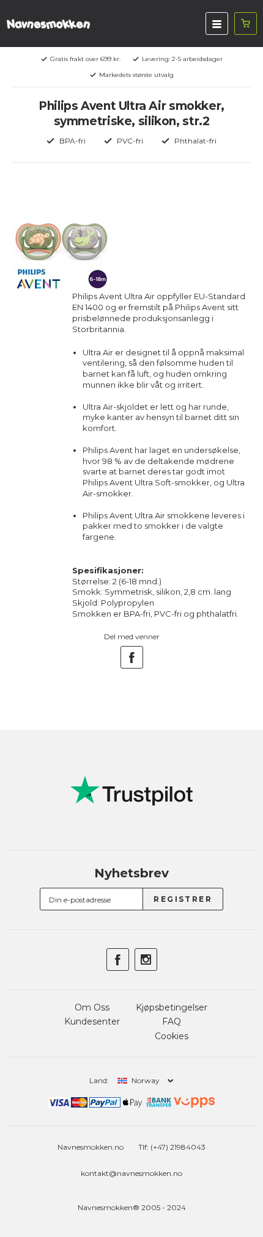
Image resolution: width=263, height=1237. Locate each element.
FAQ (171, 1021)
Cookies (171, 1036)
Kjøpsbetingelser (171, 1007)
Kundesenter (92, 1021)
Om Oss (92, 1007)
